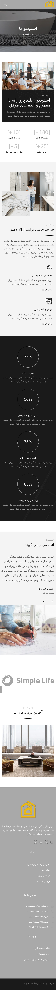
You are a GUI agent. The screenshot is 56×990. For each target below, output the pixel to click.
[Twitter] (46, 842)
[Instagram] (35, 842)
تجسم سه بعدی (42, 275)
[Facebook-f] (52, 842)
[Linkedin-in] (41, 842)
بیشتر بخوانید (47, 289)
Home (31, 34)
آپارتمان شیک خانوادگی (28, 748)
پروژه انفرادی (43, 309)
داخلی (28, 754)
